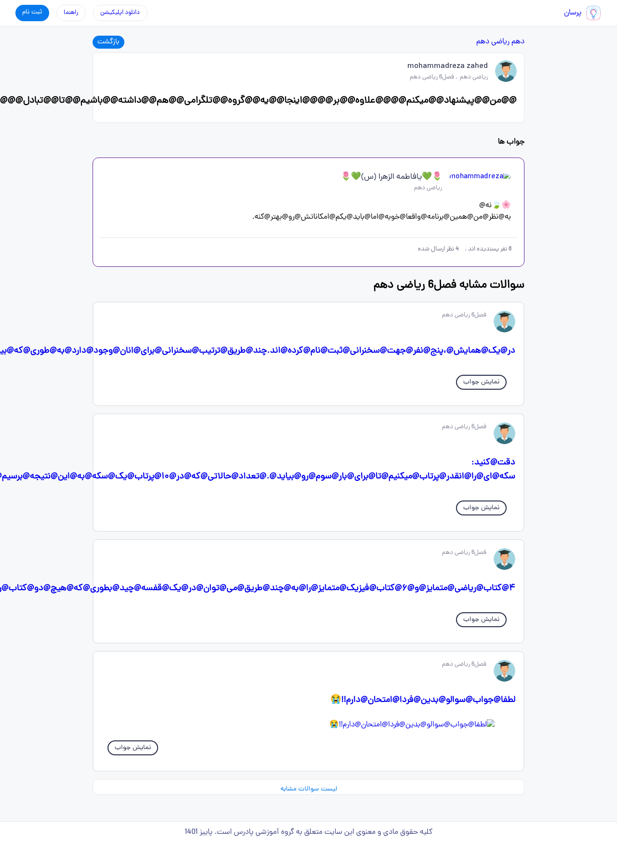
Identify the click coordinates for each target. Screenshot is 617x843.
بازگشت (108, 42)
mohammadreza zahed (447, 66)
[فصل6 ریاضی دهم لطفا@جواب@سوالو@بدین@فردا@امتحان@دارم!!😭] (308, 725)
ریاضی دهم (493, 42)
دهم (517, 42)
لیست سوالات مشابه (309, 789)
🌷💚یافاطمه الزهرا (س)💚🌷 (391, 177)
